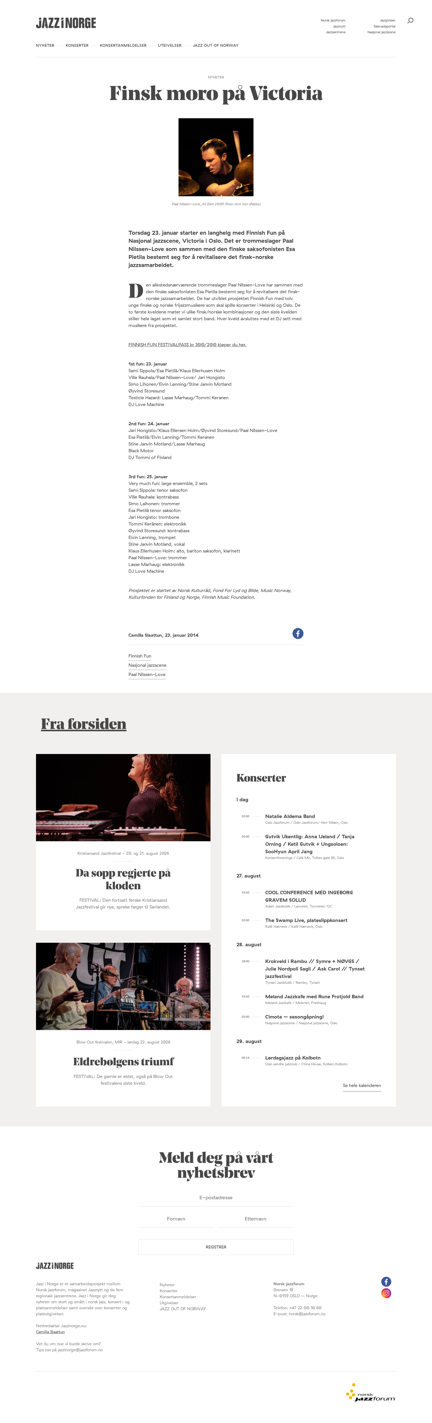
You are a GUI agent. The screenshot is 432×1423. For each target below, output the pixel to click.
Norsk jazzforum (333, 20)
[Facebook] (386, 1285)
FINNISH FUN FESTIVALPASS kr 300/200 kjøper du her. (187, 345)
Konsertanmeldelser (123, 45)
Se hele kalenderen (362, 1085)
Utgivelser (170, 45)
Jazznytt (339, 26)
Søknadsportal (385, 26)
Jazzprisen (388, 20)
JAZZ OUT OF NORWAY (216, 45)
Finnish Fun (139, 656)
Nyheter (45, 45)
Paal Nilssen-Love (147, 674)
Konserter (77, 45)
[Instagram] (386, 1296)
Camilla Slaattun (50, 1331)
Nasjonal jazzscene (382, 32)
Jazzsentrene (336, 32)
